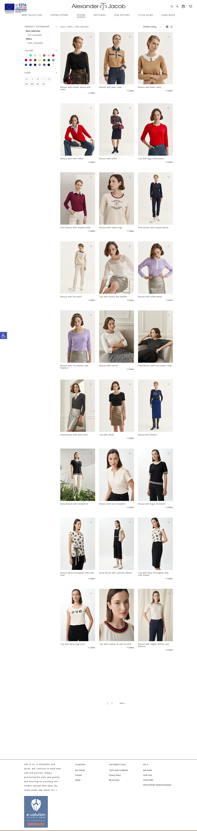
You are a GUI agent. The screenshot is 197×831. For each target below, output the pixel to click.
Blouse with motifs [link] (108, 365)
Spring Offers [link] (59, 15)
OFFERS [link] (81, 15)
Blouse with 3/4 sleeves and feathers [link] (74, 366)
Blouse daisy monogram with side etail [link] (77, 573)
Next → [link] (123, 703)
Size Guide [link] (147, 770)
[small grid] (171, 26)
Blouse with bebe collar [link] (149, 87)
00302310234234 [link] (163, 785)
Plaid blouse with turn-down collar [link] (155, 365)
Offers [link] (70, 26)
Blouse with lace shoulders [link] (112, 504)
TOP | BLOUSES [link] (34, 35)
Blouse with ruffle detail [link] (150, 296)
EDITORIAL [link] (100, 15)
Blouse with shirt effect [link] (72, 158)
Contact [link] (78, 775)
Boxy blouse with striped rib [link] (74, 504)
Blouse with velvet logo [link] (110, 227)
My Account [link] (114, 780)
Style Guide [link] (145, 15)
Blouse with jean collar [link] (110, 87)
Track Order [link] (148, 780)
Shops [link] (77, 780)
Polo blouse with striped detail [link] (153, 227)
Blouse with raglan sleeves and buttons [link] (153, 645)
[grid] (167, 26)
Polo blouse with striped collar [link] (75, 227)
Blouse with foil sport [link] (71, 296)
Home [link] (62, 26)
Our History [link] (122, 15)
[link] (3, 335)
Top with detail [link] (106, 434)
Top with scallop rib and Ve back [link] (115, 644)
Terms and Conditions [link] (118, 770)
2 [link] (111, 703)
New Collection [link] (32, 15)
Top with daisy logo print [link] (72, 644)
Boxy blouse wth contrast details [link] (115, 572)
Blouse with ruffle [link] (108, 158)
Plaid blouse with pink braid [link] (74, 434)
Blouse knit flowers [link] (147, 434)
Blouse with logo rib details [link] (151, 504)
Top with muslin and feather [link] (113, 296)
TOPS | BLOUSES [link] (35, 43)
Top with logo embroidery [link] (151, 158)
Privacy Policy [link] (115, 775)
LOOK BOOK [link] (168, 15)
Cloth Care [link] (147, 775)
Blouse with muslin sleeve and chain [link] (75, 88)
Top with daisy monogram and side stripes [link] (153, 573)
